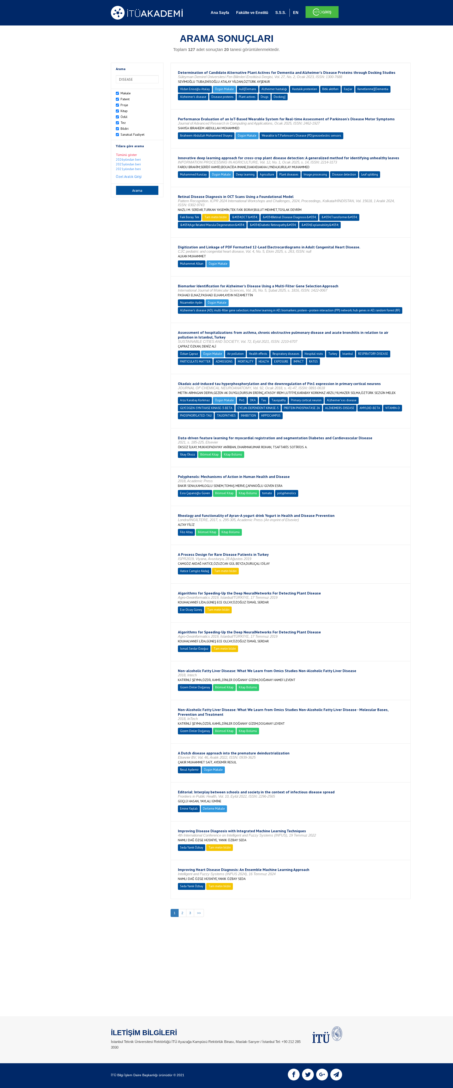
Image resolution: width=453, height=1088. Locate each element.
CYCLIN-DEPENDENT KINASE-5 (258, 408)
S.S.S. (280, 13)
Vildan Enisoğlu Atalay (195, 89)
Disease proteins (222, 97)
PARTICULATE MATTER (195, 362)
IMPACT (299, 362)
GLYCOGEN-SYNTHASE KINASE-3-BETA (206, 408)
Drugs (264, 97)
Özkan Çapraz (189, 354)
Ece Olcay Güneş (191, 610)
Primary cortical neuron (306, 400)
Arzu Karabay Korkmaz (195, 400)
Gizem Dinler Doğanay (195, 687)
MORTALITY (245, 362)
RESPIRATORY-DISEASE (373, 354)
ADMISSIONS (224, 362)
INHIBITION (248, 416)
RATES (313, 362)
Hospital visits (314, 354)
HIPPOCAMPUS (271, 416)
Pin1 (242, 400)
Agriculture (267, 174)
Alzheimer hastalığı (274, 89)
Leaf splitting (369, 174)
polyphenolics (286, 493)
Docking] (279, 97)
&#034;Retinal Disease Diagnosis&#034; (289, 217)
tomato (267, 493)
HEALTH (264, 362)
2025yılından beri (128, 164)
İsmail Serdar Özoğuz (194, 649)
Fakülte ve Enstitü (252, 13)
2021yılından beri (128, 169)
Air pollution (235, 354)
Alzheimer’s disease (193, 97)
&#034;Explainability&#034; (320, 225)
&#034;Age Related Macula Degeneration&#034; (212, 225)
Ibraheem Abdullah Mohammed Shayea (206, 136)
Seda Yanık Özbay (191, 847)
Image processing (315, 174)
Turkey (332, 354)
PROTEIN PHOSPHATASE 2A (302, 408)
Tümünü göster (126, 155)
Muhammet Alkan (191, 264)
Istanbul (347, 354)
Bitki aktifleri (330, 89)
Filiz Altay (186, 532)
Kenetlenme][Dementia (372, 89)
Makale (126, 93)
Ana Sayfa (220, 13)
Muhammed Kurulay (193, 174)
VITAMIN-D (392, 408)
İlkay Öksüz (187, 454)
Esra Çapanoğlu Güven (195, 493)
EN (295, 13)
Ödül (124, 117)
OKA (253, 400)
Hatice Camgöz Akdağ (194, 571)
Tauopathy (278, 400)
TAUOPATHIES (226, 416)
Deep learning (245, 174)
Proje (124, 105)
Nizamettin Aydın (191, 303)
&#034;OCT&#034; (244, 217)
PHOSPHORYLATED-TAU (196, 416)
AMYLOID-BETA (370, 408)
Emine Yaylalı (189, 809)
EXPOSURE (281, 362)
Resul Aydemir (189, 770)
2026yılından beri (128, 159)
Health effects (258, 354)
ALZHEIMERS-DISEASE (339, 408)
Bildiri (125, 128)
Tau (263, 400)
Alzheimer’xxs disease (342, 400)
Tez (123, 123)
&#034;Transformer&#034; (339, 217)
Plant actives (247, 97)
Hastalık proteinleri (304, 89)
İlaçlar (348, 89)
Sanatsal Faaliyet (132, 134)
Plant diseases (288, 174)
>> (199, 913)
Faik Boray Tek (189, 217)
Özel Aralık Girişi (129, 176)
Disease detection (344, 174)
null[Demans (247, 89)
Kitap (124, 111)
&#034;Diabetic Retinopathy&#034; (273, 225)
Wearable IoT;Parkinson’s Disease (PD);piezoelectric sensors (301, 136)
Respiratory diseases (286, 354)
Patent (125, 99)
